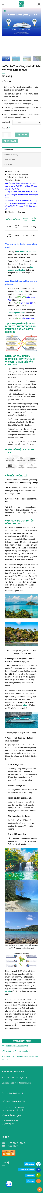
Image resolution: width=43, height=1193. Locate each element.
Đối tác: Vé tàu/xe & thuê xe (13, 1107)
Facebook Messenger (27, 1170)
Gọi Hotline (30, 1175)
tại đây (26, 705)
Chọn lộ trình (6, 122)
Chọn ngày (6, 128)
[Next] (36, 31)
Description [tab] (8, 150)
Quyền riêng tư (8, 1124)
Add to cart (10, 141)
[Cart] (39, 4)
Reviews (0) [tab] (8, 164)
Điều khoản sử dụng (10, 1121)
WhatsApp (30, 1181)
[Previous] (6, 31)
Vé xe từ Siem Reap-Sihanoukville (16, 1051)
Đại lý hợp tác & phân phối (12, 1110)
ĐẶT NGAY (22, 135)
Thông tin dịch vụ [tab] (11, 155)
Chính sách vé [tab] (9, 159)
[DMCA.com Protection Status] (8, 1153)
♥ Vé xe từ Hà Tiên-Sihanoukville (15, 1046)
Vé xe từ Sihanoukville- (12, 1056)
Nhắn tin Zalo (29, 1164)
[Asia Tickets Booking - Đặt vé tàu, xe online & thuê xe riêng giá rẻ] (21, 4)
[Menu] (3, 4)
